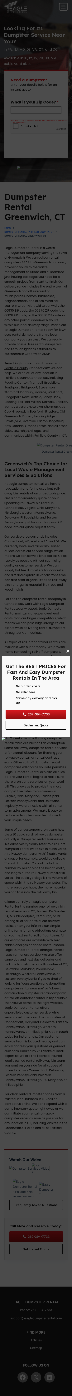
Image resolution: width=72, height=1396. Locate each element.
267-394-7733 (39, 714)
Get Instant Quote (36, 725)
